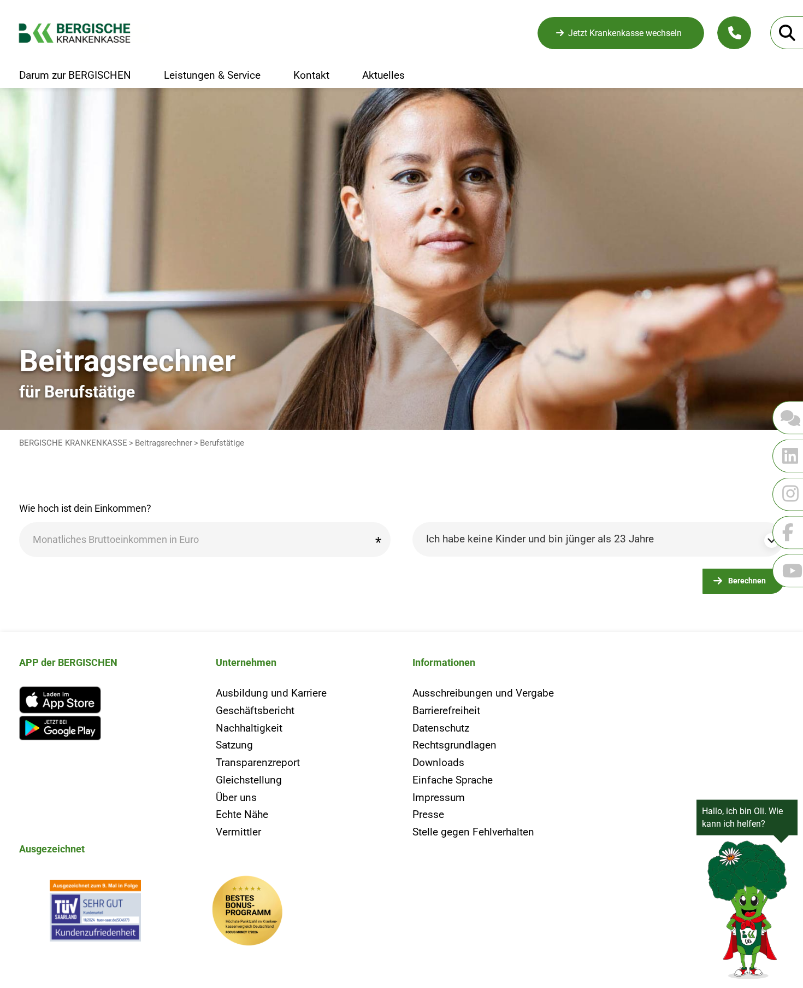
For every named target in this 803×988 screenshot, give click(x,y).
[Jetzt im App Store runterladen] (106, 700)
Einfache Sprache (452, 780)
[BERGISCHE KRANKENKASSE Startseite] (83, 33)
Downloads (438, 762)
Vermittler (238, 832)
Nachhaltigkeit (249, 728)
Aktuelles (383, 75)
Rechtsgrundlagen (454, 745)
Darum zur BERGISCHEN (75, 75)
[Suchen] (786, 32)
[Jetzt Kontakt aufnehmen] (734, 32)
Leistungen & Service (212, 75)
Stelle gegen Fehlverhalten (473, 832)
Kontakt (311, 75)
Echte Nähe (242, 814)
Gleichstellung (249, 780)
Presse (428, 814)
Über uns (236, 797)
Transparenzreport (258, 762)
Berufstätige (222, 443)
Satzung (234, 745)
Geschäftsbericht (255, 710)
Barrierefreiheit (446, 710)
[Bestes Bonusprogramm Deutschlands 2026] (247, 913)
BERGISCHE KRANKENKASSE (73, 443)
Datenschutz (440, 728)
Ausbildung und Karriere (271, 693)
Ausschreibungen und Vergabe (483, 693)
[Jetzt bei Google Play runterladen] (106, 728)
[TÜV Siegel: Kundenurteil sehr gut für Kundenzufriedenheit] (95, 913)
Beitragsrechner (163, 443)
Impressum (438, 797)
